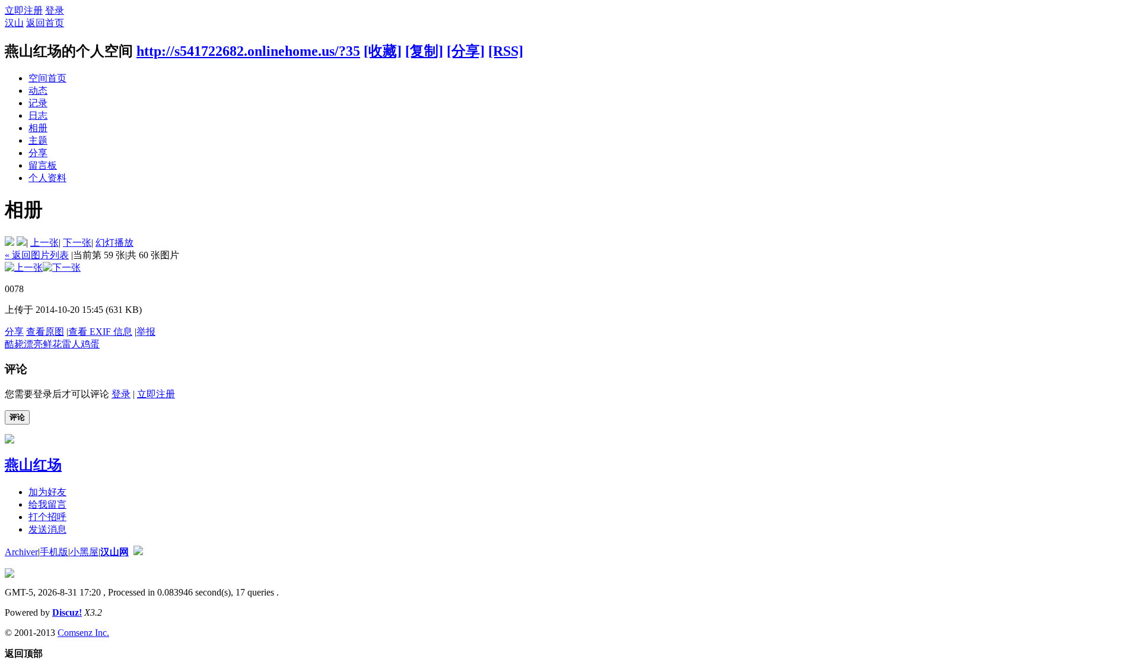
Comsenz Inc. (83, 633)
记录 (37, 103)
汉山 (14, 23)
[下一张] (62, 267)
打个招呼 (47, 517)
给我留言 (47, 504)
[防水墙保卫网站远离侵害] (138, 552)
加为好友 (47, 492)
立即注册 (24, 10)
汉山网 (114, 552)
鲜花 (52, 344)
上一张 (44, 243)
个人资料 (47, 178)
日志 (37, 115)
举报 (145, 332)
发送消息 (47, 529)
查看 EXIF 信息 (100, 332)
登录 (54, 10)
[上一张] (24, 267)
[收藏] (383, 51)
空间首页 (47, 78)
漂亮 (33, 344)
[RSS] (505, 51)
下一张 (77, 243)
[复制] (424, 51)
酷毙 (14, 344)
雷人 (71, 344)
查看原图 (45, 332)
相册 (37, 128)
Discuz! (67, 612)
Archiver (21, 552)
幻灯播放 (114, 243)
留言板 (42, 165)
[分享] (466, 51)
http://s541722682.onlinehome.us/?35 (248, 51)
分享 (37, 153)
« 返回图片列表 (37, 255)
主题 (37, 140)
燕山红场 (33, 465)
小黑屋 (84, 552)
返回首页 (45, 23)
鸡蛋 (90, 344)
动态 (37, 91)
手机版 (54, 552)
